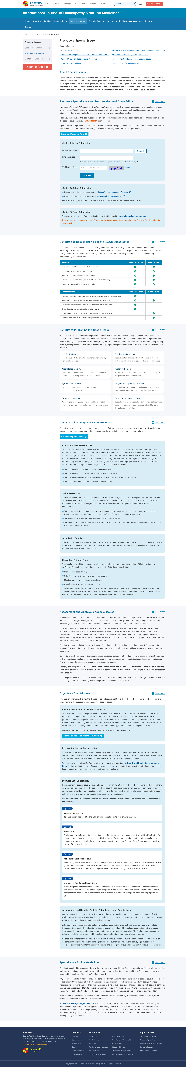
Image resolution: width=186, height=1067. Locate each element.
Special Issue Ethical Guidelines (126, 63)
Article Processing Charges (129, 21)
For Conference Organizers (98, 1047)
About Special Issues (69, 50)
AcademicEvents (78, 1050)
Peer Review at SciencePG (121, 1040)
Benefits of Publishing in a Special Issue (130, 55)
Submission (60, 21)
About (36, 21)
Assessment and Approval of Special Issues (132, 59)
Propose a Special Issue (34, 53)
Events (83, 4)
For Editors (93, 1043)
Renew (128, 168)
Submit (87, 175)
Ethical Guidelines (118, 1047)
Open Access (117, 1043)
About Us (27, 1032)
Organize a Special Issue (71, 63)
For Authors (93, 1036)
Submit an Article (154, 4)
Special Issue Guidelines (34, 48)
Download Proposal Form (72, 134)
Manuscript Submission (148, 1036)
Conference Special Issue (35, 59)
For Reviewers (94, 1040)
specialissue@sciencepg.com (132, 216)
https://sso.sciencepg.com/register (113, 192)
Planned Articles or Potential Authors (82, 736)
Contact (103, 4)
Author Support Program (148, 1050)
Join (109, 21)
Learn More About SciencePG (35, 1045)
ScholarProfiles (77, 1054)
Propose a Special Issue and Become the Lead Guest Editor (139, 50)
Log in (141, 4)
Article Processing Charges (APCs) (76, 1003)
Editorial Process (118, 1036)
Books (76, 4)
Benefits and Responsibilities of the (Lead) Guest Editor (84, 55)
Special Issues (77, 21)
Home (47, 4)
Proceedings (66, 4)
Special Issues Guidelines (98, 1054)
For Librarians (94, 1050)
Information (93, 4)
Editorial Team (96, 21)
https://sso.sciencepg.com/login (108, 196)
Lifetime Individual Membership (123, 1054)
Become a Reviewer (147, 1047)
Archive (47, 21)
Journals (56, 4)
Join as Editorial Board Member (151, 1043)
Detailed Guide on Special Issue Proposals (78, 59)
